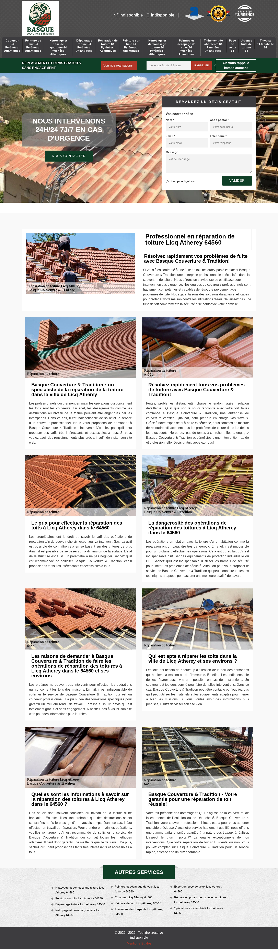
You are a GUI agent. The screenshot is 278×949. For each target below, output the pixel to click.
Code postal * (219, 119)
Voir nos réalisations (118, 65)
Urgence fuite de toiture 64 (246, 45)
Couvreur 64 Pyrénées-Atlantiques (12, 45)
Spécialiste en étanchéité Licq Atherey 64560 (198, 910)
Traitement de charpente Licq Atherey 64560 (139, 911)
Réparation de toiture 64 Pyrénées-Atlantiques (108, 45)
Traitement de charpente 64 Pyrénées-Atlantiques (213, 45)
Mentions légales (139, 943)
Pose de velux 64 (232, 45)
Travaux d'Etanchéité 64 (265, 44)
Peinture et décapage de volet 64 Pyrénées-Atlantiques (186, 47)
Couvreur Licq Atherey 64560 (133, 897)
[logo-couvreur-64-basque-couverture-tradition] (40, 18)
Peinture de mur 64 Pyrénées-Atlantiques (33, 45)
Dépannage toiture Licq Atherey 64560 (80, 904)
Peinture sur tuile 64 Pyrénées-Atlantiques (131, 45)
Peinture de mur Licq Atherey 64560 (138, 903)
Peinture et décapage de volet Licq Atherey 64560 (137, 889)
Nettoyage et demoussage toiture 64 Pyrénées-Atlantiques (157, 47)
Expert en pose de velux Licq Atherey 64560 (198, 889)
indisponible (131, 15)
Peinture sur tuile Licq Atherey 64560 (79, 898)
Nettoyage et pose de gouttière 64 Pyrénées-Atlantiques (58, 47)
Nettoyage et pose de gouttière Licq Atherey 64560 (78, 913)
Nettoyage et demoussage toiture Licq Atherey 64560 (79, 890)
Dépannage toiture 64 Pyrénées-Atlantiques (84, 45)
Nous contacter (69, 156)
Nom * (170, 119)
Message (172, 152)
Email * (170, 136)
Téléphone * (218, 136)
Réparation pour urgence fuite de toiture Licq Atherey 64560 (200, 900)
